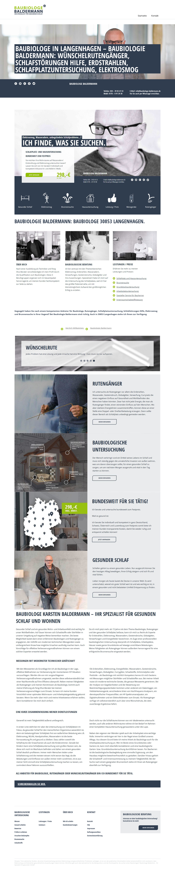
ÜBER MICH (68, 812)
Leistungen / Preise (45, 821)
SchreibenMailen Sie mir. (32, 784)
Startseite (142, 15)
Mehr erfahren (148, 828)
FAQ (88, 825)
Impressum (91, 828)
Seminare (42, 825)
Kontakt (154, 15)
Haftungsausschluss (94, 832)
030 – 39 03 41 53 (116, 91)
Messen (17, 821)
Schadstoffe (18, 843)
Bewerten (17, 828)
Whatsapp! (147, 93)
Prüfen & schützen (20, 832)
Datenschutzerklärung (94, 835)
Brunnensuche (19, 839)
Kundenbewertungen (70, 825)
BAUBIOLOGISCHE (22, 812)
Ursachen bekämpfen (21, 835)
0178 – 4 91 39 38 (115, 93)
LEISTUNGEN (44, 812)
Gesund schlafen (20, 825)
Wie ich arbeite (68, 821)
